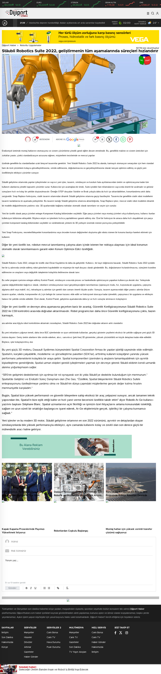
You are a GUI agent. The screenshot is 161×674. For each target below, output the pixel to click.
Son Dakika (7, 637)
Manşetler (29, 632)
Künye (5, 647)
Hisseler (28, 637)
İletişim (5, 632)
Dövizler (28, 642)
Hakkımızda (7, 642)
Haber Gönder (31, 657)
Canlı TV (51, 637)
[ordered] (44, 588)
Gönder (12, 588)
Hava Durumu (53, 642)
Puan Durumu (53, 647)
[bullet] (49, 588)
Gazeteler (29, 652)
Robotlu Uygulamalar (30, 45)
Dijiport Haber (9, 45)
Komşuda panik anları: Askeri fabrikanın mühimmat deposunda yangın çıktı (64, 23)
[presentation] (11, 23)
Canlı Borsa (52, 632)
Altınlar (27, 647)
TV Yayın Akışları (77, 652)
